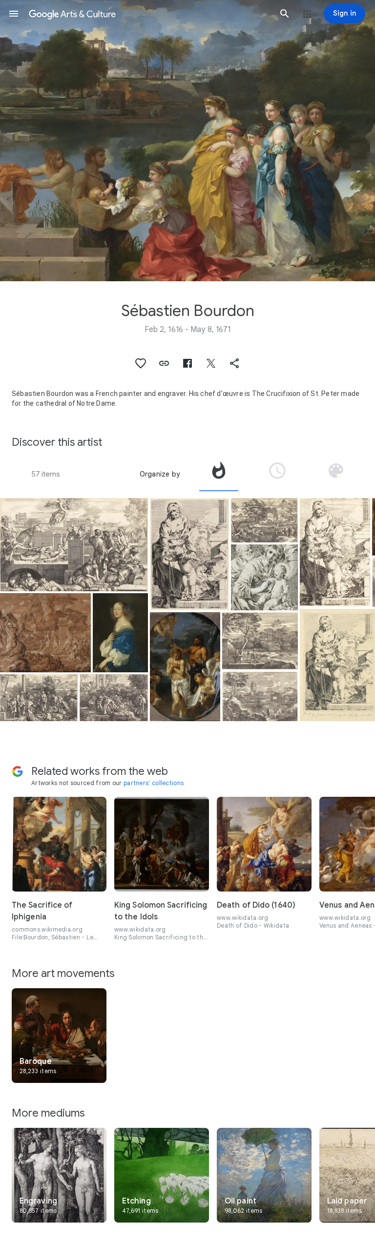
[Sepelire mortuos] (39, 697)
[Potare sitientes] (114, 697)
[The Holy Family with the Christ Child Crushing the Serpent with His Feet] (189, 554)
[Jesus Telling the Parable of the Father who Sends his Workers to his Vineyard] (260, 696)
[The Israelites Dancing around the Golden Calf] (45, 632)
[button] (13, 13)
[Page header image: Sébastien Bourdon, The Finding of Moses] (187, 140)
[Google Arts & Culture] (149, 13)
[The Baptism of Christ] (185, 666)
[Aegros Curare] (74, 544)
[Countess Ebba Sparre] (120, 632)
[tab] (218, 474)
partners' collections (154, 783)
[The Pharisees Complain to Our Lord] (264, 520)
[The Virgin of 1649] (264, 577)
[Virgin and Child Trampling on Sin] (335, 552)
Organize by (160, 474)
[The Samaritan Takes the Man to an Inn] (260, 641)
